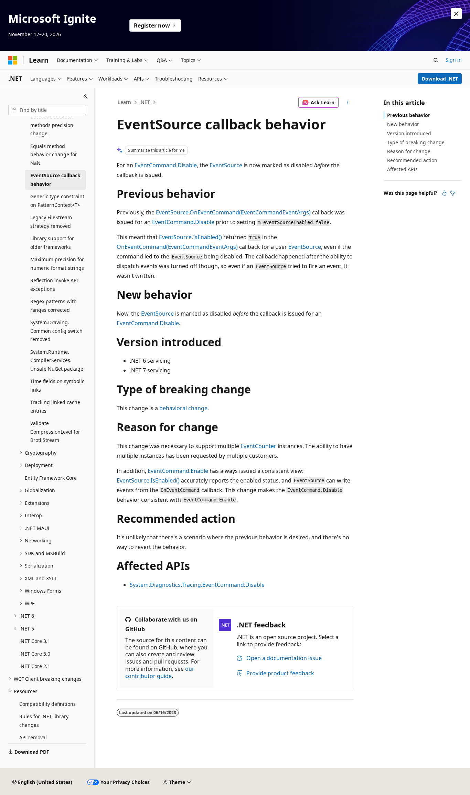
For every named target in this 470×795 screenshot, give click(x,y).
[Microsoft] (12, 60)
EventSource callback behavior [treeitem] (55, 179)
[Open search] (436, 60)
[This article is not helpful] (452, 193)
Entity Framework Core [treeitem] (51, 478)
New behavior (403, 124)
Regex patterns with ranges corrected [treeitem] (53, 305)
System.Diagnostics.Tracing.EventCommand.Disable (197, 585)
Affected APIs (402, 169)
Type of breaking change (416, 142)
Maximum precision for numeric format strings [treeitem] (57, 263)
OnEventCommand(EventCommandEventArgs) (177, 247)
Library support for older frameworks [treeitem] (52, 242)
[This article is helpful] (444, 193)
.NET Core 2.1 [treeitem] (34, 666)
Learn (124, 102)
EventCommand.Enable (178, 471)
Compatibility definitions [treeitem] (47, 704)
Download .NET (440, 78)
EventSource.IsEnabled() (190, 237)
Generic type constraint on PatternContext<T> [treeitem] (57, 200)
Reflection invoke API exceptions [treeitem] (54, 284)
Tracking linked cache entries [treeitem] (55, 406)
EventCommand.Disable (166, 165)
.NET (144, 102)
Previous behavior (408, 115)
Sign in (454, 59)
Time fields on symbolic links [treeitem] (57, 385)
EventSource (226, 165)
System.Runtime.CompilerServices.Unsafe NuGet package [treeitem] (56, 360)
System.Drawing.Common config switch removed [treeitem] (56, 330)
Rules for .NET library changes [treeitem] (43, 720)
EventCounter (258, 446)
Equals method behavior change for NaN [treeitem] (53, 154)
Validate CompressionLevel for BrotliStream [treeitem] (55, 431)
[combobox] (47, 110)
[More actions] (347, 102)
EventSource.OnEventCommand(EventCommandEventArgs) (233, 212)
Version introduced (409, 133)
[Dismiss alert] (456, 13)
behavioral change (183, 408)
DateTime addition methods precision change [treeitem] (51, 125)
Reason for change (408, 151)
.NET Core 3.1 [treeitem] (34, 641)
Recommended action (412, 160)
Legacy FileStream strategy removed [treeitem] (51, 221)
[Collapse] (85, 96)
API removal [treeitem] (33, 737)
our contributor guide (159, 672)
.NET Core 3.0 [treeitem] (34, 653)
